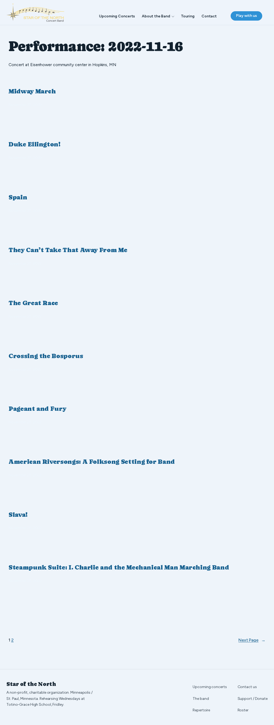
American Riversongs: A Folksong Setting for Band (92, 461)
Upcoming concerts (210, 687)
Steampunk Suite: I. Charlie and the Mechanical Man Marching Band (119, 567)
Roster (243, 710)
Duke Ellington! (34, 144)
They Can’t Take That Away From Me (68, 249)
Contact (209, 16)
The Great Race (33, 302)
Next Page (251, 640)
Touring (188, 16)
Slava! (18, 514)
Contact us (247, 687)
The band (201, 698)
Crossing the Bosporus (46, 355)
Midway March (32, 91)
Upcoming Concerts (117, 16)
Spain (18, 197)
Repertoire (201, 710)
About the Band (156, 16)
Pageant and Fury (37, 408)
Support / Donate (253, 698)
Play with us (246, 15)
